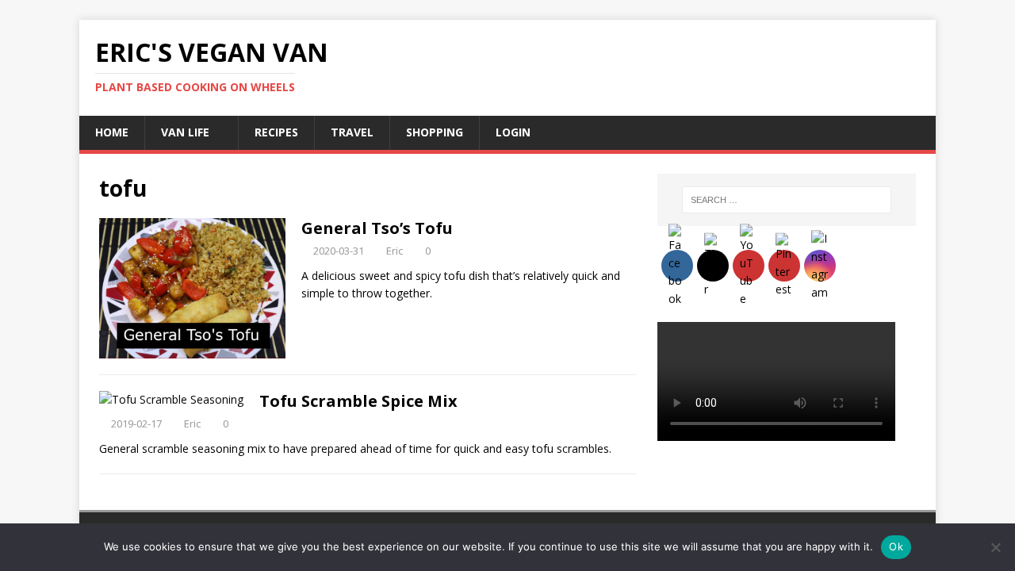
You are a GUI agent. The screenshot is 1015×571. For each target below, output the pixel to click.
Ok (896, 546)
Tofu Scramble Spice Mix (358, 401)
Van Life (185, 132)
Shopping (434, 132)
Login (513, 132)
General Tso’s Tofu (377, 228)
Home (111, 132)
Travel (352, 132)
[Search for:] (786, 199)
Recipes (276, 132)
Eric (394, 250)
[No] (995, 547)
